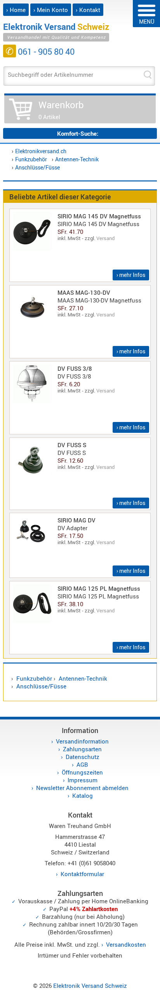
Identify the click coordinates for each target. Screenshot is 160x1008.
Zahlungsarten (82, 749)
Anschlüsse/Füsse (37, 167)
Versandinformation (82, 741)
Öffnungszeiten (82, 772)
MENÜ (146, 21)
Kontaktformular (82, 874)
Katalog (82, 795)
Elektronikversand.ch (40, 151)
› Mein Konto (50, 10)
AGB (82, 764)
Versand (105, 238)
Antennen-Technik (77, 159)
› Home (16, 10)
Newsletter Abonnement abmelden (82, 788)
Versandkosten (126, 944)
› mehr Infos (131, 274)
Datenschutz (82, 757)
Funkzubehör (31, 159)
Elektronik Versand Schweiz (90, 985)
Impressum (82, 780)
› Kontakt (88, 10)
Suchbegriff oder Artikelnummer (50, 74)
